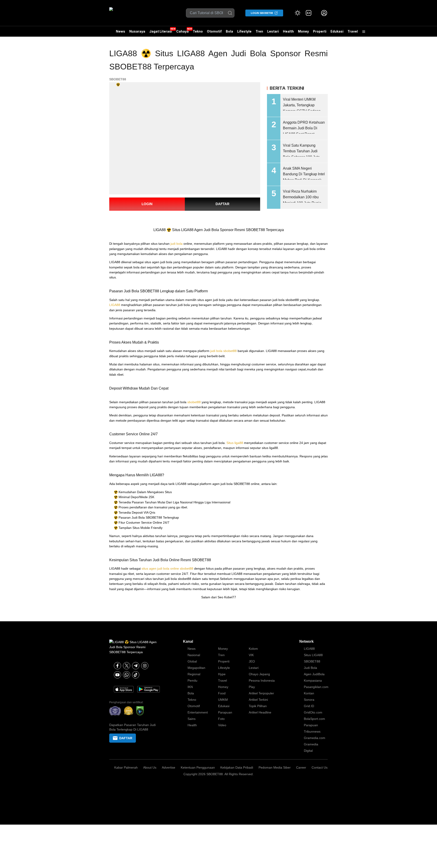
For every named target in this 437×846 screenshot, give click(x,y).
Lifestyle (244, 31)
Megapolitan (196, 668)
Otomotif (214, 31)
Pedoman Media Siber (275, 767)
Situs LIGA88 (313, 655)
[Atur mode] (297, 13)
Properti (319, 31)
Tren (259, 31)
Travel (353, 31)
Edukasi (336, 31)
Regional (194, 674)
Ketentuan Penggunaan (198, 767)
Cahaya (182, 31)
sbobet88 (194, 402)
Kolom (253, 648)
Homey (223, 687)
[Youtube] (117, 674)
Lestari (273, 33)
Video (222, 725)
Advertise (168, 767)
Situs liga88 (234, 443)
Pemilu (192, 680)
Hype (222, 674)
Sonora (309, 699)
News (120, 31)
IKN (190, 687)
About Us (149, 767)
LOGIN (147, 204)
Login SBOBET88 (262, 13)
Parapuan (225, 712)
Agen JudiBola (314, 674)
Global (192, 661)
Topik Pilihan (258, 706)
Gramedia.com (314, 738)
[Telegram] (135, 665)
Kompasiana (313, 680)
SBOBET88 (117, 79)
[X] (126, 665)
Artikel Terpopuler (261, 693)
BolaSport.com (314, 719)
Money (303, 31)
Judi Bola (310, 668)
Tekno (198, 31)
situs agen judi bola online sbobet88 (167, 568)
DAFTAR (222, 204)
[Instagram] (144, 665)
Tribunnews (312, 731)
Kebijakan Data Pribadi (236, 767)
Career (301, 767)
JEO (252, 661)
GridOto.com (313, 712)
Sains (192, 719)
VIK (251, 655)
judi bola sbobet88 (223, 351)
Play (252, 687)
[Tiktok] (135, 674)
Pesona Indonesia (262, 680)
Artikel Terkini (258, 699)
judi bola (176, 243)
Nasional (194, 655)
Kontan (309, 693)
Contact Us (320, 767)
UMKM (223, 699)
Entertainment (198, 712)
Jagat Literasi (160, 31)
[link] (308, 13)
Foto (221, 719)
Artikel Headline (260, 712)
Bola (229, 31)
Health (288, 31)
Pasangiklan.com (316, 687)
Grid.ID (309, 706)
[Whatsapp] (126, 674)
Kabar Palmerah (126, 767)
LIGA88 (114, 305)
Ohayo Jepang (259, 674)
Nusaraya (137, 31)
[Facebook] (117, 665)
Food (222, 693)
